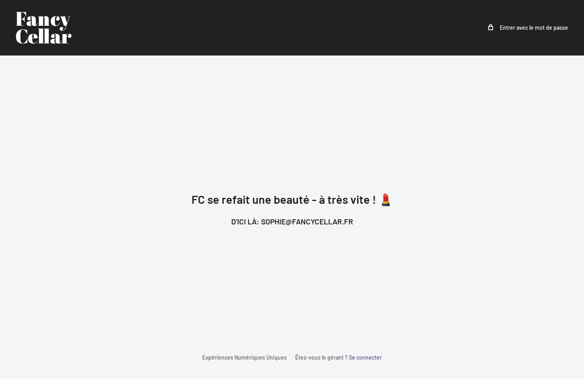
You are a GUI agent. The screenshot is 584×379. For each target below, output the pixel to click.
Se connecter (365, 357)
